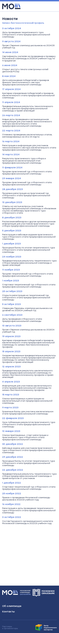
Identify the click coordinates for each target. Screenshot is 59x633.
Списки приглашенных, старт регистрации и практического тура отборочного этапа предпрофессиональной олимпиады (25, 437)
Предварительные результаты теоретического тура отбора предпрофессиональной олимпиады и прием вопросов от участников (29, 476)
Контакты (8, 611)
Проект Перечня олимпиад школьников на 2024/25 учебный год (28, 47)
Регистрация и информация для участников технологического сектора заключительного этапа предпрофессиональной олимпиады (29, 148)
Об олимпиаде (11, 606)
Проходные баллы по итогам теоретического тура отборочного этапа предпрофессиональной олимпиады (28, 250)
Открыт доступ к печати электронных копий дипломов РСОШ (25, 70)
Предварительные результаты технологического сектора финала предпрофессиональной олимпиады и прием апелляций (27, 108)
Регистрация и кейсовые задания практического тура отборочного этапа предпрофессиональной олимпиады (29, 237)
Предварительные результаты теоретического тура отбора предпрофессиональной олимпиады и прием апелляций (29, 263)
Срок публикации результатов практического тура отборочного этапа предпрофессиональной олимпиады (28, 424)
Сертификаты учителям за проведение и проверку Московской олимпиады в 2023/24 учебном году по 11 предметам (29, 58)
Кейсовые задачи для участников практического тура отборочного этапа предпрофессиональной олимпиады (29, 450)
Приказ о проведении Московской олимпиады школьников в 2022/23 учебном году (26, 499)
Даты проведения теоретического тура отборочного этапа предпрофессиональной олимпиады (26, 34)
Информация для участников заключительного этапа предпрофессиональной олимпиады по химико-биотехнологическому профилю (27, 388)
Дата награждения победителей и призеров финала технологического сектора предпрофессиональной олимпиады (25, 82)
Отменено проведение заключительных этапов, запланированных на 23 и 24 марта (27, 136)
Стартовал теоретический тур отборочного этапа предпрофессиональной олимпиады (28, 286)
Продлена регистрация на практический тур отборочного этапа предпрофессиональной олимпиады (26, 195)
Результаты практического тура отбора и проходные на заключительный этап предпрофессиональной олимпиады (24, 161)
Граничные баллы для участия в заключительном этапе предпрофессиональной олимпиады (27, 413)
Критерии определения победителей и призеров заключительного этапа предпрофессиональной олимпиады (28, 95)
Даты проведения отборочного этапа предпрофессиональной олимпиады (22, 320)
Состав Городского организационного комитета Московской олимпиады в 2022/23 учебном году (27, 522)
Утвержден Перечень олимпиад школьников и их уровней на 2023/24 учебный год (27, 309)
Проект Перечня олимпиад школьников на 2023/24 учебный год (28, 331)
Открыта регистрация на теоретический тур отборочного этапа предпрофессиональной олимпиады (26, 297)
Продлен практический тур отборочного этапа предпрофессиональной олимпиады (27, 173)
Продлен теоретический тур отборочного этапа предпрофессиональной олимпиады (27, 275)
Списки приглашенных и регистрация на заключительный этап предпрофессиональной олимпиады (27, 401)
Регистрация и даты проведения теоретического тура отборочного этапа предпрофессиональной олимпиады (29, 510)
